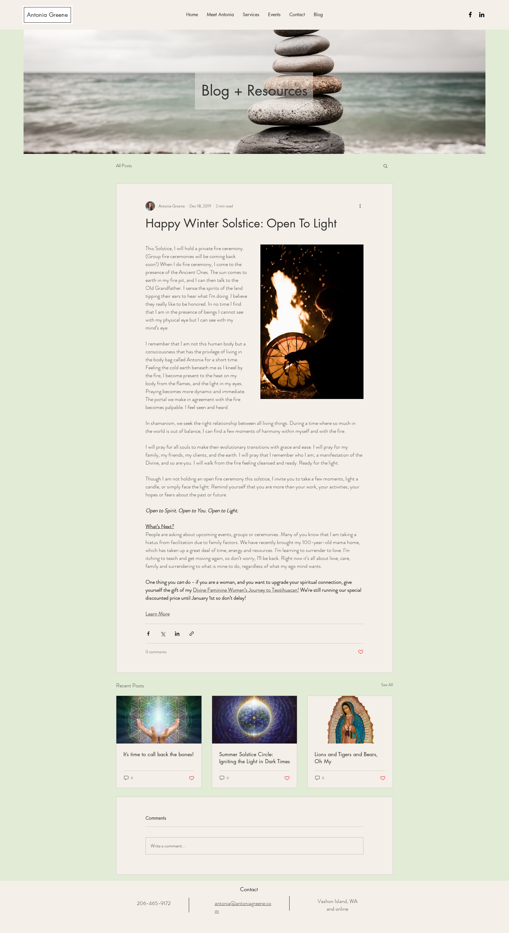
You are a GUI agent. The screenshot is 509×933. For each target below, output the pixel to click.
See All (387, 685)
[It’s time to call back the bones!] (158, 720)
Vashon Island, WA (338, 901)
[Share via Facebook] (148, 633)
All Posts (124, 165)
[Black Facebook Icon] (470, 14)
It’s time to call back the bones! (158, 754)
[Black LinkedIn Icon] (481, 14)
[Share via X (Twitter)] (163, 633)
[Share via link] (191, 633)
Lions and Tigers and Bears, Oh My (346, 758)
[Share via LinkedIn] (177, 633)
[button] (251, 14)
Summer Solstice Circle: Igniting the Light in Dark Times (254, 758)
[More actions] (359, 205)
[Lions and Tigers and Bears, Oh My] (350, 720)
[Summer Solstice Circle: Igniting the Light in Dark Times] (254, 720)
